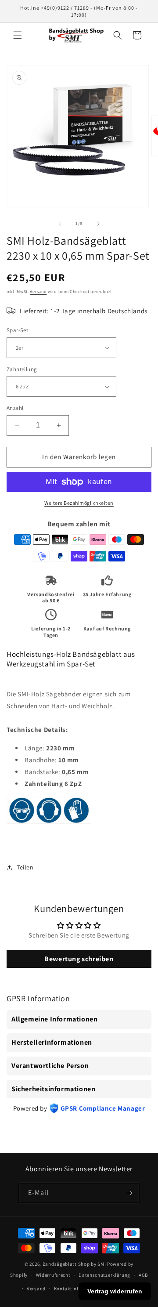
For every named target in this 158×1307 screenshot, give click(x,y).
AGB (143, 1275)
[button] (17, 35)
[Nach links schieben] (59, 223)
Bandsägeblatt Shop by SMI (74, 1264)
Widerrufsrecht (53, 1275)
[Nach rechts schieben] (98, 223)
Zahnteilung (22, 369)
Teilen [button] (25, 867)
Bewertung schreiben (78, 958)
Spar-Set (17, 330)
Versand (38, 291)
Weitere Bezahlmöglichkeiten (79, 503)
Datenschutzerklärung (104, 1275)
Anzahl (15, 408)
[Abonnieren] (129, 1193)
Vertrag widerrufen (114, 1291)
